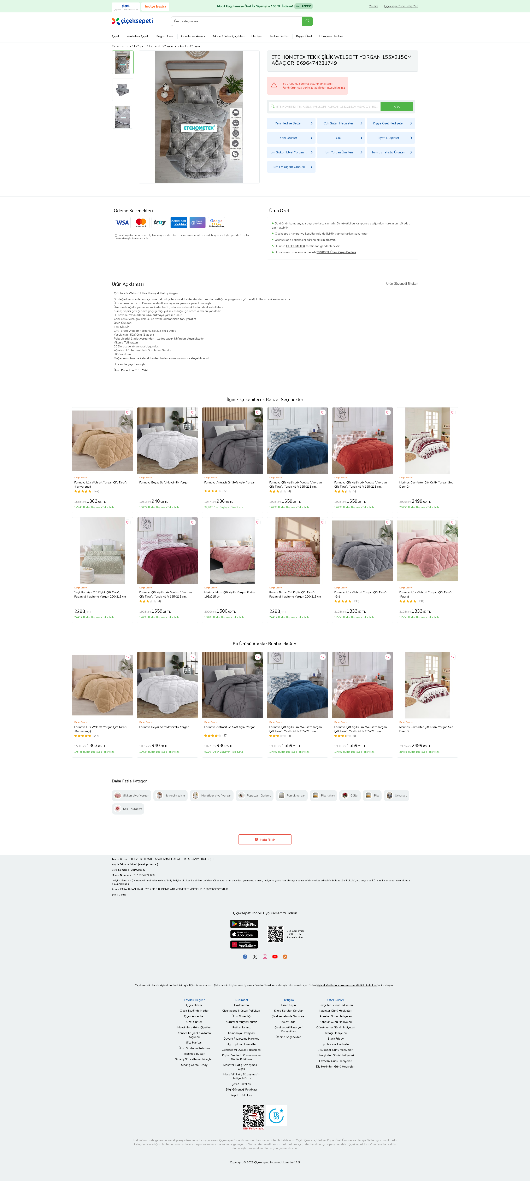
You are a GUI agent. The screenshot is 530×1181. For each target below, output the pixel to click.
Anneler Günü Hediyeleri (335, 1016)
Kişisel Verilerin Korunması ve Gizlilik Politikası (241, 1057)
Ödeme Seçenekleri (288, 1037)
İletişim (288, 1000)
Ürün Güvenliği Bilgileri (402, 283)
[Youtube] (275, 956)
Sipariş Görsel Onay (194, 1065)
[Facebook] (245, 956)
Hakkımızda (241, 1005)
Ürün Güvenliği (241, 1016)
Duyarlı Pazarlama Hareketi (241, 1039)
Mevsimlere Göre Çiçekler (194, 1027)
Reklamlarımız (241, 1027)
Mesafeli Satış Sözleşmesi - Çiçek (241, 1067)
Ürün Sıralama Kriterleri (194, 1048)
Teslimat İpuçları (194, 1054)
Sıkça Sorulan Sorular (288, 1011)
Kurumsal (241, 1000)
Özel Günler (194, 1022)
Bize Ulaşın (288, 1005)
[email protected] (148, 864)
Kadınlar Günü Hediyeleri (335, 1011)
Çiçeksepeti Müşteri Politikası (241, 1011)
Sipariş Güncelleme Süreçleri (194, 1059)
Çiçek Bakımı (194, 1005)
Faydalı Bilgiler (194, 1000)
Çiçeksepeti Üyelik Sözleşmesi (241, 1050)
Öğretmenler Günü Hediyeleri (335, 1027)
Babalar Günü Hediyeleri (336, 1022)
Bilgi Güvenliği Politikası (241, 1090)
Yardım (373, 6)
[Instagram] (265, 956)
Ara (307, 21)
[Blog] (285, 956)
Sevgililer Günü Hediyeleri (336, 1005)
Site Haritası (194, 1043)
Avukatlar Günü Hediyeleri (335, 1050)
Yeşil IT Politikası (241, 1095)
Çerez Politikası (241, 1084)
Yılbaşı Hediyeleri (335, 1033)
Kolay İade (288, 1022)
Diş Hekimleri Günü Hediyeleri (335, 1067)
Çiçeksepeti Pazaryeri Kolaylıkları (288, 1029)
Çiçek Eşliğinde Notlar (194, 1011)
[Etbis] (253, 1117)
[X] (255, 956)
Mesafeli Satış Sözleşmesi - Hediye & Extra (241, 1076)
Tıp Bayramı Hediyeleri (336, 1044)
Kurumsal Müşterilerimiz (241, 1022)
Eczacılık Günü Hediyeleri (335, 1061)
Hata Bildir (267, 840)
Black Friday (336, 1039)
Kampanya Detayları (241, 1033)
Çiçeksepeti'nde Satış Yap (401, 6)
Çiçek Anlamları (194, 1016)
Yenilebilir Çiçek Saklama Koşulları (194, 1035)
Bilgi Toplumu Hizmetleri (241, 1044)
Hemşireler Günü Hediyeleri (336, 1055)
